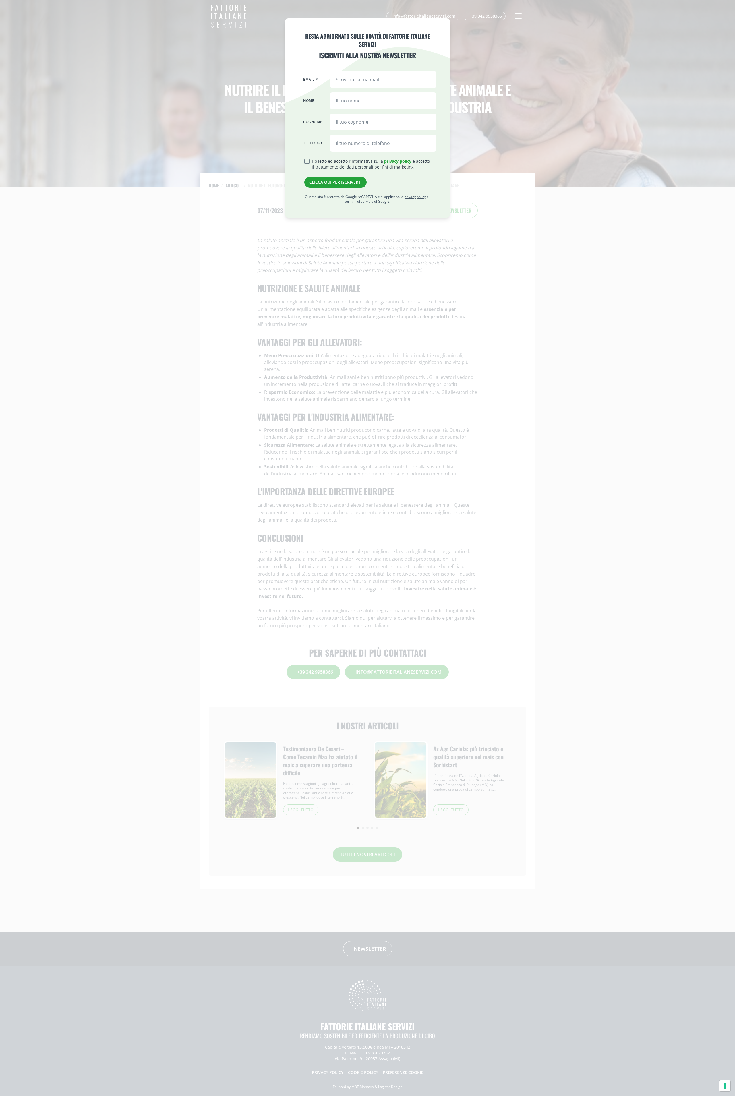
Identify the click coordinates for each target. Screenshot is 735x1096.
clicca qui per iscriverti (335, 182)
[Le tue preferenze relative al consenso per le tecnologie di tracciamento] (724, 1085)
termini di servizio (359, 201)
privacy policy (397, 161)
